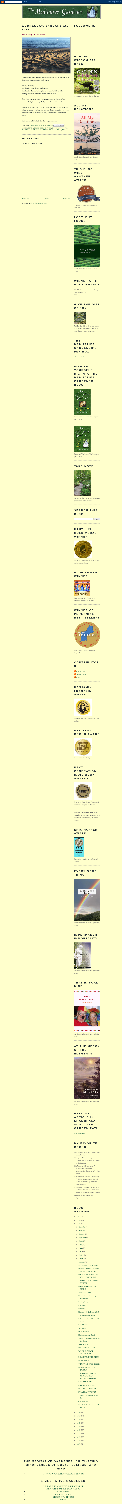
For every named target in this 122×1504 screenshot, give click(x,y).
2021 (79, 1217)
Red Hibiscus (83, 1325)
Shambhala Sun (79, 1133)
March (81, 1258)
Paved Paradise (83, 1331)
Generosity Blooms (63, 1497)
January (81, 1262)
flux (65, 128)
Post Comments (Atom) (39, 203)
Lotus (63, 1500)
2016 (79, 1419)
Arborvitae (63, 1491)
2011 (79, 1437)
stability (57, 130)
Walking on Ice (83, 1344)
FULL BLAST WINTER (87, 1388)
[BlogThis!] (56, 125)
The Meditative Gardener (80, 356)
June (80, 1248)
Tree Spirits (82, 1328)
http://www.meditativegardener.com (63, 1474)
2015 (79, 1423)
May (80, 1251)
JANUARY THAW (84, 1292)
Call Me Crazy (63, 1494)
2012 (79, 1433)
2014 (79, 1426)
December (82, 1227)
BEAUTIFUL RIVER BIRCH (88, 1357)
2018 (79, 1412)
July (80, 1244)
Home (46, 198)
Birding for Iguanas (85, 1302)
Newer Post (26, 198)
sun (63, 130)
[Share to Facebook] (61, 125)
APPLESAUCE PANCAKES (88, 1265)
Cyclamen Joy (83, 1401)
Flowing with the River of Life (88, 1312)
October (82, 1234)
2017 (79, 1416)
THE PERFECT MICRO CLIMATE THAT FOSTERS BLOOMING (87, 1375)
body (42, 128)
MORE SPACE (83, 1360)
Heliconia (81, 1308)
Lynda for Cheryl (80, 674)
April (81, 1255)
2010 (79, 1440)
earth (60, 128)
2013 (79, 1430)
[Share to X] (59, 125)
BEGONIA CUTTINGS (86, 1382)
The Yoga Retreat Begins (86, 1315)
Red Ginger (82, 1305)
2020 (79, 1220)
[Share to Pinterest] (63, 125)
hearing (25, 130)
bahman (77, 677)
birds (36, 128)
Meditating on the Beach (86, 1335)
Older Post (67, 198)
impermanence (36, 130)
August (81, 1241)
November (82, 1230)
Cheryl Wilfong (80, 671)
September (82, 1237)
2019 (79, 1224)
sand (51, 130)
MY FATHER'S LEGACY (87, 1348)
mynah (45, 130)
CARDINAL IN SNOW (86, 1385)
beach (30, 128)
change (48, 128)
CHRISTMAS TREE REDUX (88, 1364)
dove (54, 128)
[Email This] (54, 125)
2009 (79, 1444)
